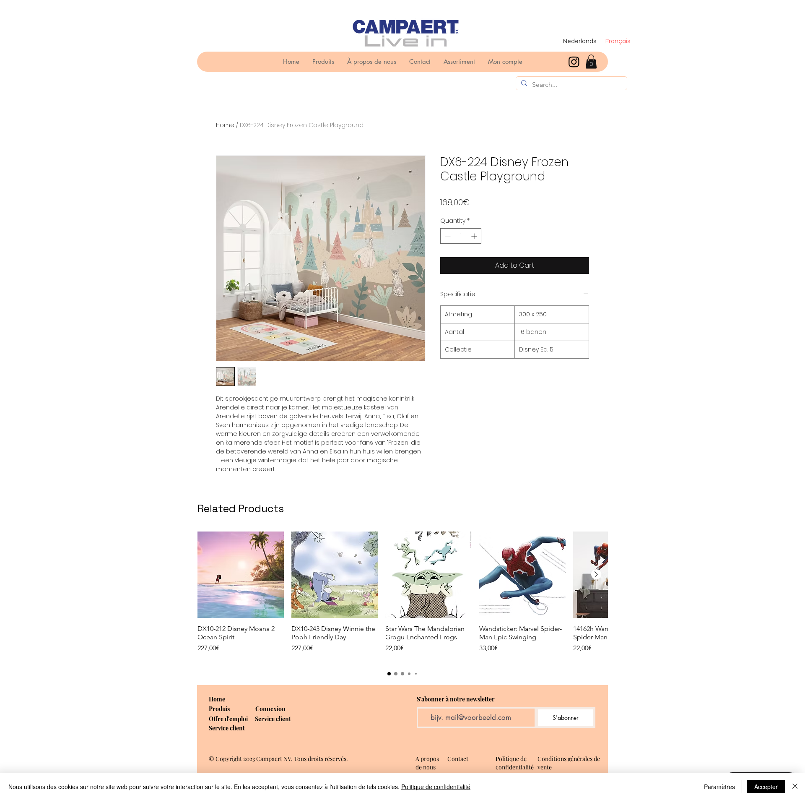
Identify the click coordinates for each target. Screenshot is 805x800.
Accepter (766, 786)
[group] (402, 596)
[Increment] (475, 236)
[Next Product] (596, 574)
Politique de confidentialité (435, 786)
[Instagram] (574, 62)
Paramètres (719, 786)
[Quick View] (240, 575)
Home (225, 125)
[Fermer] (795, 786)
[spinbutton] (461, 236)
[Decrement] (446, 236)
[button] (591, 61)
